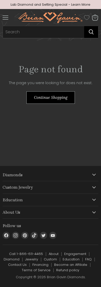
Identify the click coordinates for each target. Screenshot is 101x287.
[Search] (91, 32)
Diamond (11, 259)
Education (71, 259)
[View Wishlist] (86, 17)
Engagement (75, 253)
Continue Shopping (50, 97)
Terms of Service (36, 270)
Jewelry (31, 259)
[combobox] (43, 32)
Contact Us (17, 264)
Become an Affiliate (70, 264)
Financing (40, 264)
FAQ (88, 259)
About (54, 253)
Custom (50, 259)
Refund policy (67, 270)
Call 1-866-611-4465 (26, 253)
